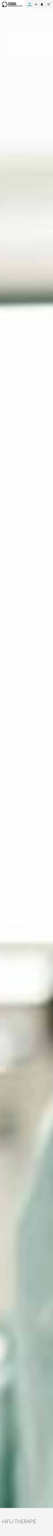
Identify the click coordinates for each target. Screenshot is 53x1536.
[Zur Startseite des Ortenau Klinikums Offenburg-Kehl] (12, 4)
